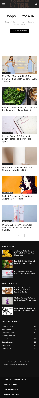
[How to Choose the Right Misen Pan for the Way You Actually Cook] (19, 96)
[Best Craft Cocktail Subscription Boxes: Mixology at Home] (7, 263)
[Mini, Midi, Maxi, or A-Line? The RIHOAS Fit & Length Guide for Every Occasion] (19, 65)
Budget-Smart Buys (7, 192)
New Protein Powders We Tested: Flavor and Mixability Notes (18, 168)
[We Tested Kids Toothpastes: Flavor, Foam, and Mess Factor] (7, 274)
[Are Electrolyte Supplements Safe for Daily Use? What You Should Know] (7, 253)
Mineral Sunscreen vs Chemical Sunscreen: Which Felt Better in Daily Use (17, 227)
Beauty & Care (6, 72)
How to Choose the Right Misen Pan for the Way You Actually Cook (19, 108)
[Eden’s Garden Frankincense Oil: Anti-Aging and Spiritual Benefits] (7, 311)
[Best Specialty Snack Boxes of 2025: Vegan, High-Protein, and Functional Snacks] (7, 290)
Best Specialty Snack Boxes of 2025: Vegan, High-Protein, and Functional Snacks (24, 290)
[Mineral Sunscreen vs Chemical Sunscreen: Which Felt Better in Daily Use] (19, 213)
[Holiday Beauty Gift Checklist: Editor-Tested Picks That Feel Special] (19, 125)
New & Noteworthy (7, 164)
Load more (19, 236)
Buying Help (6, 104)
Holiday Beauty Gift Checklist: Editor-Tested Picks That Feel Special (16, 139)
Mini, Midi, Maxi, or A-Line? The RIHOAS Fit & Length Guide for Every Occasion (19, 79)
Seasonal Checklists (8, 132)
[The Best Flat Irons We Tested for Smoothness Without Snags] (7, 300)
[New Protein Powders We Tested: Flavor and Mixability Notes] (19, 156)
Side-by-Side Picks (7, 221)
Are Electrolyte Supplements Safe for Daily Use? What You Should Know (24, 253)
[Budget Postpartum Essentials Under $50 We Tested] (19, 185)
